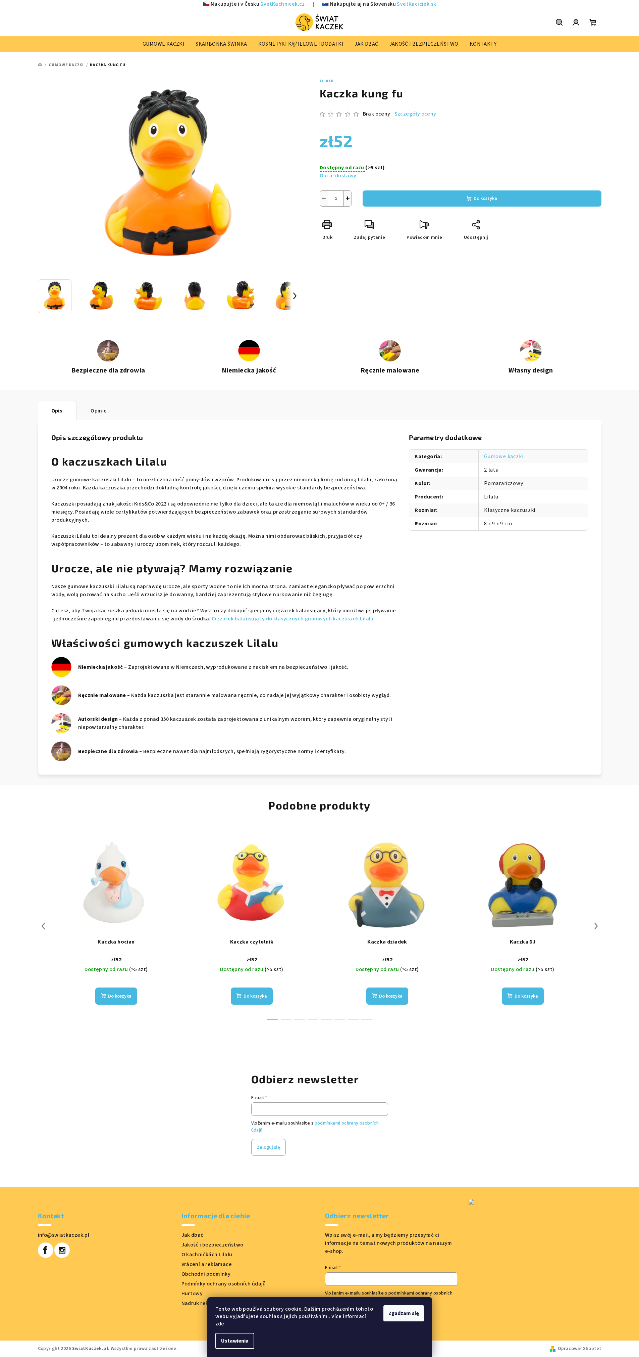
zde (219, 1323)
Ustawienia (235, 1341)
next (596, 926)
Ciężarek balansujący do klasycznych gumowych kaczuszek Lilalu (292, 618)
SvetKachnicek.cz (282, 4)
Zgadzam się (403, 1313)
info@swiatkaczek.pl (64, 1235)
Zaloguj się (268, 1147)
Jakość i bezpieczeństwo (212, 1245)
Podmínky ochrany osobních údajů (223, 1283)
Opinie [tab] (99, 410)
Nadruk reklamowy (204, 1303)
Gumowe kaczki (503, 456)
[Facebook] (45, 1250)
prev (43, 926)
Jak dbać (192, 1235)
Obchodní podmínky (206, 1274)
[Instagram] (62, 1250)
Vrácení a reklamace (206, 1264)
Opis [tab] (57, 410)
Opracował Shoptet (579, 1348)
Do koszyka (485, 198)
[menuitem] (163, 44)
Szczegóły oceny (415, 114)
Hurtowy (192, 1293)
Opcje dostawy (338, 175)
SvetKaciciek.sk (416, 4)
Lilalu (327, 81)
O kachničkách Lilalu (206, 1254)
